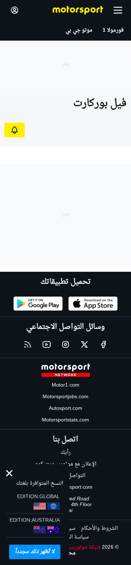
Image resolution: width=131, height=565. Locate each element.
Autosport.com (65, 408)
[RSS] (27, 344)
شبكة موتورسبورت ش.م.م (71, 547)
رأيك (65, 452)
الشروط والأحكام (99, 528)
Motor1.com (65, 385)
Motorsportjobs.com (65, 397)
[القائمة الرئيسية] (118, 10)
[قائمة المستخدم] (14, 10)
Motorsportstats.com (65, 420)
